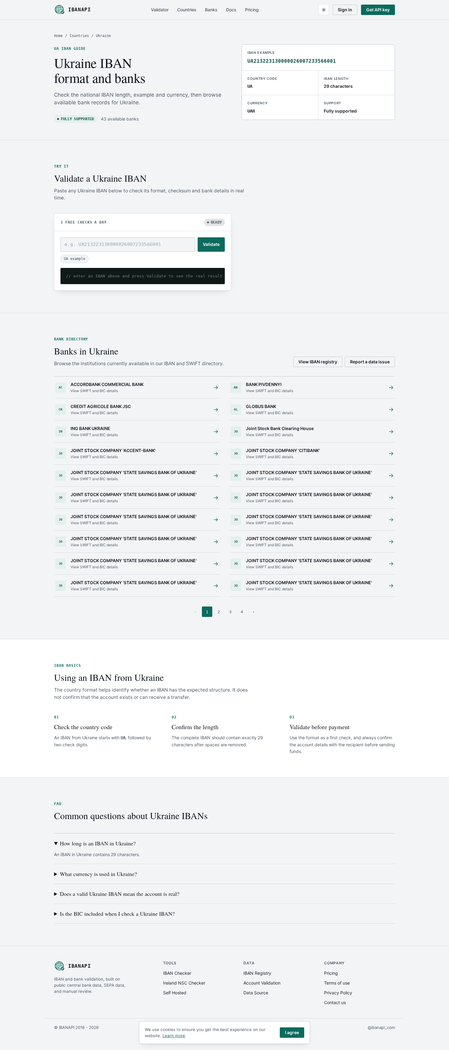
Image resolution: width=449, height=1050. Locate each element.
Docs (231, 9)
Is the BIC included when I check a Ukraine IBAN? (117, 913)
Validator (160, 9)
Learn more (173, 1035)
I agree (292, 1032)
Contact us (335, 1002)
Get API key (378, 9)
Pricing (252, 9)
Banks (211, 9)
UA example (74, 259)
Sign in (345, 9)
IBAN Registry (257, 973)
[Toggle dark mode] (324, 10)
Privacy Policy (338, 992)
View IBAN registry (317, 361)
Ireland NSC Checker (184, 982)
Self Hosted (174, 992)
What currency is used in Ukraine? (98, 873)
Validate (211, 244)
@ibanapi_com (381, 1027)
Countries (186, 9)
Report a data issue (370, 361)
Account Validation (261, 982)
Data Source (255, 992)
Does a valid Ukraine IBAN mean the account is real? (119, 893)
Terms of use (337, 982)
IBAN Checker (177, 973)
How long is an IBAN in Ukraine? (98, 843)
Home (58, 36)
